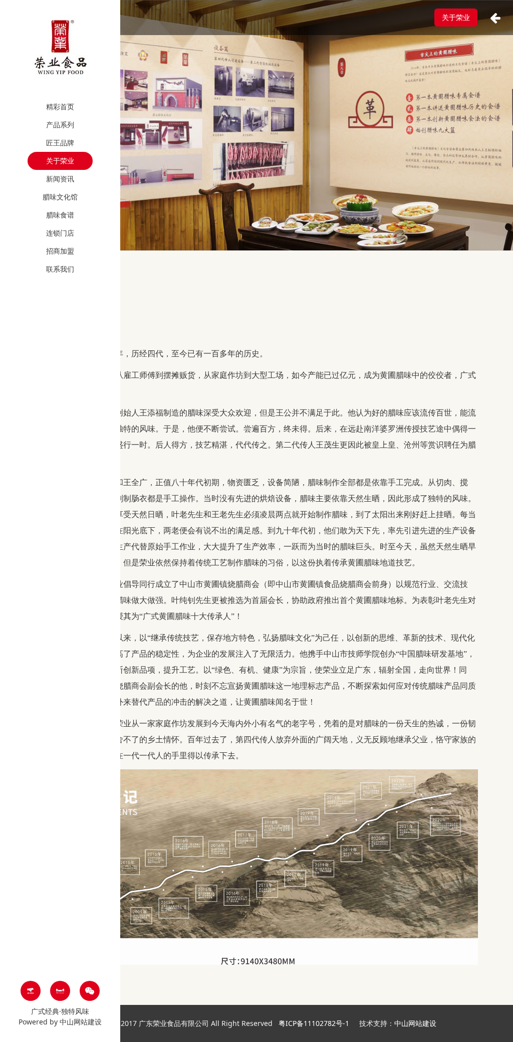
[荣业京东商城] (31, 991)
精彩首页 (60, 106)
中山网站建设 (81, 1021)
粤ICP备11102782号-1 (315, 1023)
